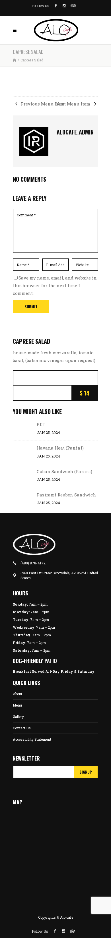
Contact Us (22, 728)
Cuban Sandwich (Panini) (64, 471)
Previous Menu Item (42, 104)
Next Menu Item (73, 104)
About (17, 693)
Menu (17, 705)
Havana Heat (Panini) (60, 448)
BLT (40, 424)
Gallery (18, 716)
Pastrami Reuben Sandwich (66, 495)
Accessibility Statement (32, 739)
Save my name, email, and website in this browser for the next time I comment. (55, 285)
